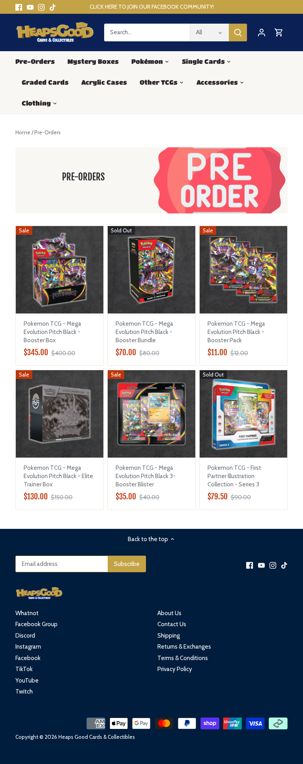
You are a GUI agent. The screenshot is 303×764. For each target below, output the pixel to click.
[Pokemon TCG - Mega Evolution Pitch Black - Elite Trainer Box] (59, 414)
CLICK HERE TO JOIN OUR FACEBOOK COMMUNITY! (152, 6)
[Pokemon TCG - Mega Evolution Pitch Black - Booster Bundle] (151, 269)
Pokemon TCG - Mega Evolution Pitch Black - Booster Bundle (144, 332)
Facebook (28, 658)
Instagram (28, 646)
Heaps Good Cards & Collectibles (96, 737)
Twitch (24, 691)
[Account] (261, 32)
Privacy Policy (174, 669)
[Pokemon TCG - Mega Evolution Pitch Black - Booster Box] (59, 269)
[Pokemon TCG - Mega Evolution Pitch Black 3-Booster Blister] (151, 414)
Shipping (168, 635)
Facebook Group (36, 624)
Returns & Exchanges (184, 646)
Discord (25, 635)
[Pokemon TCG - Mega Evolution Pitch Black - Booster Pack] (243, 269)
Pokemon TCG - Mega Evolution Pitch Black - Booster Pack (236, 332)
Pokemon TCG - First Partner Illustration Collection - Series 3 (234, 476)
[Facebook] (18, 7)
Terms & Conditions (182, 658)
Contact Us (171, 624)
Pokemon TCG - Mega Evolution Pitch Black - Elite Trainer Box (58, 476)
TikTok (24, 669)
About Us (169, 613)
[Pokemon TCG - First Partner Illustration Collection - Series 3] (243, 414)
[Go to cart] (279, 32)
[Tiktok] (52, 7)
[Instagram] (41, 7)
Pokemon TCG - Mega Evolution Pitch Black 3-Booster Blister (146, 476)
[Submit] (238, 32)
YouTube (27, 680)
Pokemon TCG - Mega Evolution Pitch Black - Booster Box (52, 332)
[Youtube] (30, 7)
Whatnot (27, 613)
